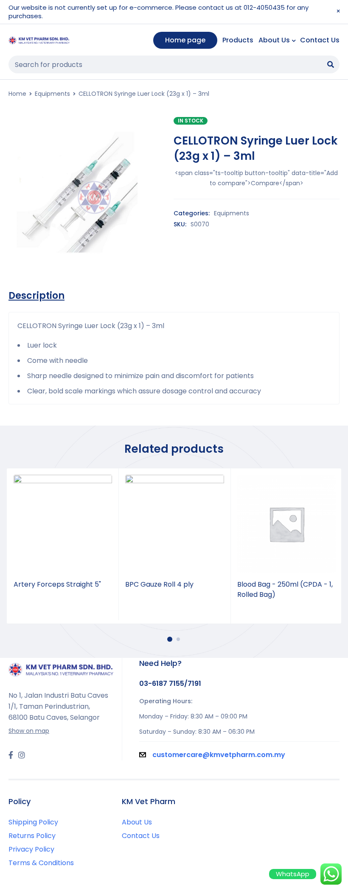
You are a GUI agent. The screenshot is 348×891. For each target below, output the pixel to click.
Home (17, 93)
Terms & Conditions (41, 863)
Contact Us (141, 836)
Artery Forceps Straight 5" (57, 584)
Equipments (52, 93)
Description (36, 295)
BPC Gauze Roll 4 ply (159, 584)
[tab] (36, 295)
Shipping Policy (33, 822)
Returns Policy (32, 836)
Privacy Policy (31, 849)
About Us (137, 822)
